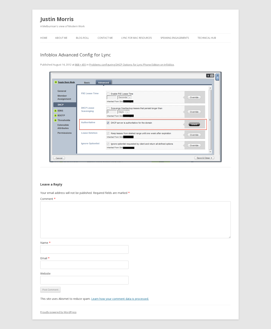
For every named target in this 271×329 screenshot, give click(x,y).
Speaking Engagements (174, 38)
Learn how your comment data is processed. (120, 299)
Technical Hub (207, 38)
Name (45, 243)
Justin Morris (57, 19)
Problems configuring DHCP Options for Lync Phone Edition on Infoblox (131, 64)
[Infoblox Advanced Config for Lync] (135, 117)
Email (45, 258)
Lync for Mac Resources (136, 38)
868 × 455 (80, 64)
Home (43, 38)
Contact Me (105, 38)
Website (45, 273)
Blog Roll (82, 38)
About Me (61, 38)
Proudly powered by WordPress (58, 312)
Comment (48, 199)
